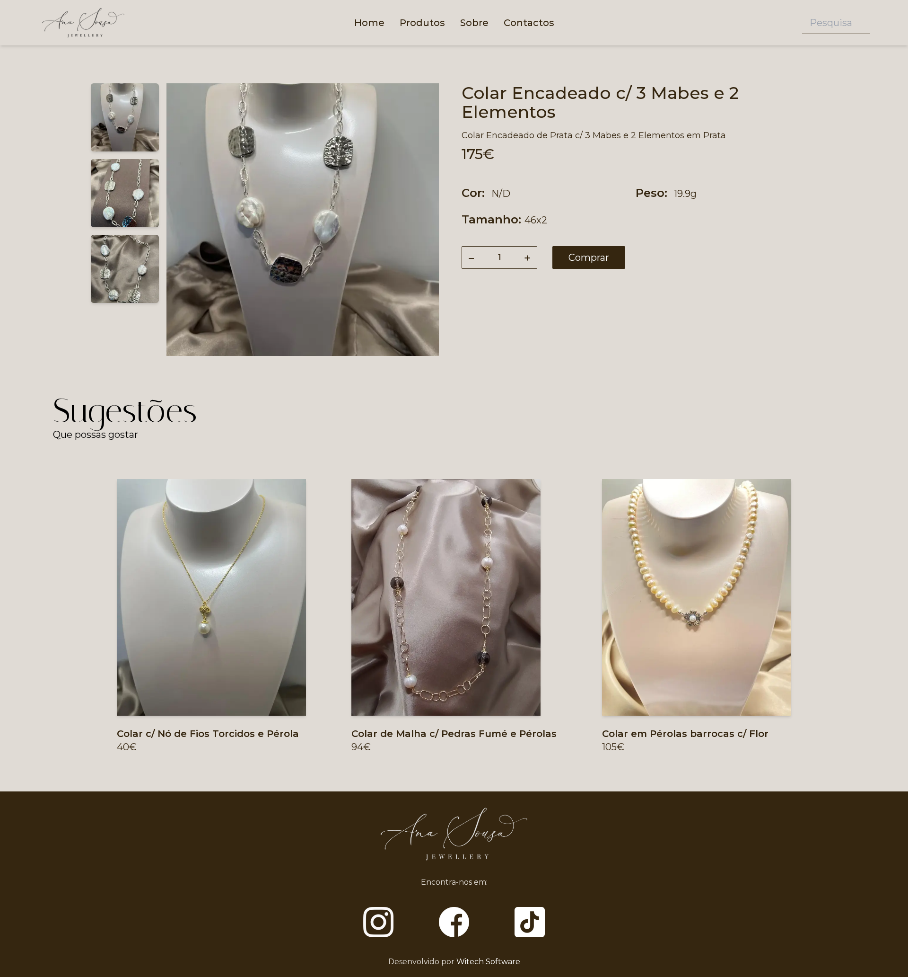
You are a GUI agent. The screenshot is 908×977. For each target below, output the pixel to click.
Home (369, 22)
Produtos (422, 22)
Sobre (474, 22)
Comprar (588, 257)
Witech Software (488, 961)
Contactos (529, 22)
